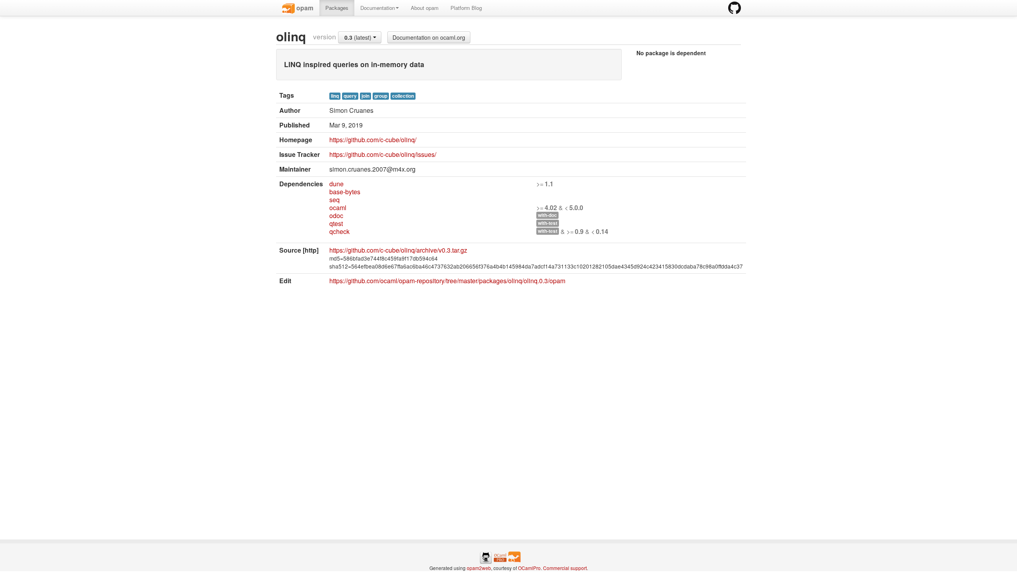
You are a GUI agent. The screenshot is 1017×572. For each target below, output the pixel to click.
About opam (425, 8)
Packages (336, 8)
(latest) (358, 37)
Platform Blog (466, 8)
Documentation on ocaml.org (428, 37)
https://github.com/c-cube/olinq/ (372, 139)
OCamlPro (529, 567)
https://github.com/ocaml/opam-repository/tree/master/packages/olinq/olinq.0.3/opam (447, 280)
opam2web (479, 567)
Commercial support (565, 567)
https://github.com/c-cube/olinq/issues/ (382, 154)
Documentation (377, 8)
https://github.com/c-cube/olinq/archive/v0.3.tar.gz (398, 250)
